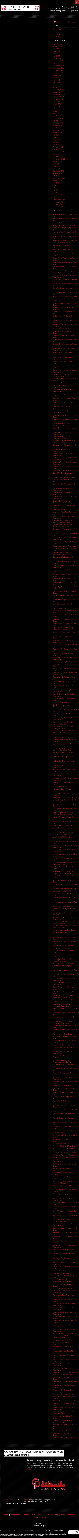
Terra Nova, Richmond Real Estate (65, 1273)
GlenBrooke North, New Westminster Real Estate (62, 706)
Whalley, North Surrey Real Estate (65, 1401)
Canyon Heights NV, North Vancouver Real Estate (62, 375)
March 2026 (57, 58)
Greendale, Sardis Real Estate (63, 737)
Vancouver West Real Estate (63, 1340)
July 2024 (56, 106)
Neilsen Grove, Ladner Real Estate (65, 935)
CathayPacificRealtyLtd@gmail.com (64, 9)
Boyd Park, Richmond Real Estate (65, 296)
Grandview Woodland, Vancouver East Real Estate (64, 731)
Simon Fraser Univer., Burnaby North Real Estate (63, 1182)
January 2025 (57, 92)
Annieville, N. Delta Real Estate (64, 243)
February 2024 (58, 118)
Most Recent (57, 44)
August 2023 (57, 133)
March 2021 (57, 192)
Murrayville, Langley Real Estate (64, 930)
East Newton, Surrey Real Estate (64, 608)
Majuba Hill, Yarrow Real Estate (64, 873)
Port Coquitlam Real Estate (63, 1034)
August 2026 (57, 46)
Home (5, 1515)
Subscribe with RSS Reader (66, 22)
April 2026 (56, 56)
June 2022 (56, 166)
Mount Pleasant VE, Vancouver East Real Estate (64, 922)
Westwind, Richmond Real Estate (65, 1394)
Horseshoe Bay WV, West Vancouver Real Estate (62, 790)
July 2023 (56, 135)
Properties (15, 1515)
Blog (44, 1518)
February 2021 (58, 195)
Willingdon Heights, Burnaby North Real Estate (63, 1421)
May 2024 (56, 111)
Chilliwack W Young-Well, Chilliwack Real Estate (62, 467)
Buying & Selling (51, 1515)
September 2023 (59, 130)
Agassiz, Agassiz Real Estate (63, 223)
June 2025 (56, 80)
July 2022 (56, 164)
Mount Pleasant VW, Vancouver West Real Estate (64, 927)
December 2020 (59, 200)
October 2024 (58, 99)
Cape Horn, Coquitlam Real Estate (65, 383)
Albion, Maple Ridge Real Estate (64, 225)
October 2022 (58, 157)
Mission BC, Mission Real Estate (64, 906)
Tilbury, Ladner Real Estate (62, 1288)
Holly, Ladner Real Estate (62, 787)
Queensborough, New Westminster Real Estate (62, 1061)
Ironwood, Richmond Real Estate (65, 798)
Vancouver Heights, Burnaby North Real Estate (63, 1337)
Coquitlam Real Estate (61, 510)
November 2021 (58, 173)
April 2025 (56, 85)
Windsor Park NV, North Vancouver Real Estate (61, 1430)
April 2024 (56, 113)
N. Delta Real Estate (60, 932)
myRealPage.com (39, 1525)
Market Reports (67, 1515)
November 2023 (58, 125)
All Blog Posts (58, 29)
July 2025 (56, 78)
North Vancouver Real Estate (63, 963)
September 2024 (59, 102)
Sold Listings (57, 37)
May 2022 (56, 169)
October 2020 (58, 204)
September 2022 (59, 159)
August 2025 (57, 75)
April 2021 (56, 190)
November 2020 (59, 202)
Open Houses (58, 34)
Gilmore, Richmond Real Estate (64, 703)
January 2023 (57, 149)
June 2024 (56, 109)
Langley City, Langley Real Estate (65, 832)
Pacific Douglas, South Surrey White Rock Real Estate (63, 996)
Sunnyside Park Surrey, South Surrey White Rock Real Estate (64, 1259)
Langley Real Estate (60, 835)
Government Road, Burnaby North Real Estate (63, 723)
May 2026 (56, 54)
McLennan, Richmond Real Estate (65, 889)
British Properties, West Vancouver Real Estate (61, 328)
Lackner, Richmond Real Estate (64, 826)
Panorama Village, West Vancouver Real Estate (61, 1005)
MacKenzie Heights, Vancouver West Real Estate (64, 863)
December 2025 (58, 66)
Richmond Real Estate (61, 1086)
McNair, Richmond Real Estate (64, 891)
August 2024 (57, 104)
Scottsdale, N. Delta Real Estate (64, 1153)
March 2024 (57, 116)
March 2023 (57, 145)
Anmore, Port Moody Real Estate (65, 240)
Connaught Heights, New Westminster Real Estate (62, 502)
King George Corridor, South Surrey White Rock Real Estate (64, 814)
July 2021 (56, 183)
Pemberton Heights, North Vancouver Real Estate (62, 1022)
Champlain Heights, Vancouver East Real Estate (64, 442)
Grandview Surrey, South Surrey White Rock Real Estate (64, 727)
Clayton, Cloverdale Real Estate (64, 477)
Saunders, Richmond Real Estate (64, 1146)
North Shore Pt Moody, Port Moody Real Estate (63, 960)
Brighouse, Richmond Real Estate (65, 324)
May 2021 (56, 188)
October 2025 (58, 70)
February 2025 (58, 90)
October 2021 (57, 176)
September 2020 (59, 207)
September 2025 (59, 73)
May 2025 (56, 82)
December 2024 (59, 94)
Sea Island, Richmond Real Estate (65, 1155)
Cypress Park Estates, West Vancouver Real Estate (63, 526)
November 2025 (58, 68)
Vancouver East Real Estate (63, 1333)
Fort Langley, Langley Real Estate (65, 662)
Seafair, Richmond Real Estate (64, 1157)
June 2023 (56, 137)
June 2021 (56, 185)
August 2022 (57, 161)
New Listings (57, 32)
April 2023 (56, 142)
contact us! (31, 1469)
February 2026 (58, 61)
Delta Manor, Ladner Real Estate (64, 546)
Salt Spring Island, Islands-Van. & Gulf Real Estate (64, 1132)
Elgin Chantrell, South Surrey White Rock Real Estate (63, 629)
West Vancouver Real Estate (63, 1375)
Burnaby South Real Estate (62, 355)
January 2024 (57, 121)
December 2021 (58, 171)
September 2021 (59, 178)
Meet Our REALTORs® (32, 1515)
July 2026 (56, 49)
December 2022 (58, 152)
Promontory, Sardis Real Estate (64, 1045)
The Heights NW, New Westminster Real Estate (62, 1281)
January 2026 (57, 63)
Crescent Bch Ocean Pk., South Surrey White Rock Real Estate (64, 521)
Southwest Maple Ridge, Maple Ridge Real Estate (64, 1220)
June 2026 (56, 51)
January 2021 (57, 197)
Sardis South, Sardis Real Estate (64, 1144)
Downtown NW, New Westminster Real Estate (62, 554)
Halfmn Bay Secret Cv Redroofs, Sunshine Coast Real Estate (64, 749)
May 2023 (56, 140)
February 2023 (58, 147)
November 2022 (58, 154)
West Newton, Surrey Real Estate (65, 1372)
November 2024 (59, 97)
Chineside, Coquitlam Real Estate (65, 471)
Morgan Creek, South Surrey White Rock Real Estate (63, 914)
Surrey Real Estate (59, 1271)
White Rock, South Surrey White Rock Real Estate (64, 1413)
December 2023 (58, 123)
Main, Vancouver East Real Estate (65, 871)
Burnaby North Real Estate (62, 352)
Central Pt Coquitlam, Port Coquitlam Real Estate (62, 437)
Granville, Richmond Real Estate (64, 735)
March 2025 (57, 87)
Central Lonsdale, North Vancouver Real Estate (61, 425)
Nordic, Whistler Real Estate (63, 948)
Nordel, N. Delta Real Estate (63, 946)
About (35, 1518)
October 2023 (58, 128)
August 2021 (57, 181)
